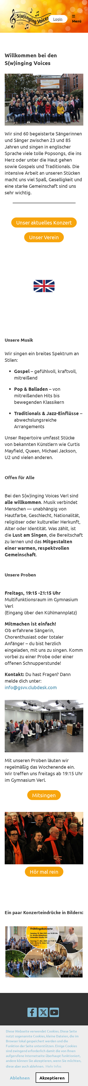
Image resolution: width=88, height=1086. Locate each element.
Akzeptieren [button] (52, 1077)
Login (57, 19)
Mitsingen (44, 795)
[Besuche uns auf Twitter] (43, 1013)
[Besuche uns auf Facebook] (32, 1013)
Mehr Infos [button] (53, 1066)
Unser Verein (44, 237)
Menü (76, 21)
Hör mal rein (44, 872)
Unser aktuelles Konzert (44, 222)
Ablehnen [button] (20, 1077)
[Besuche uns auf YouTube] (54, 1013)
